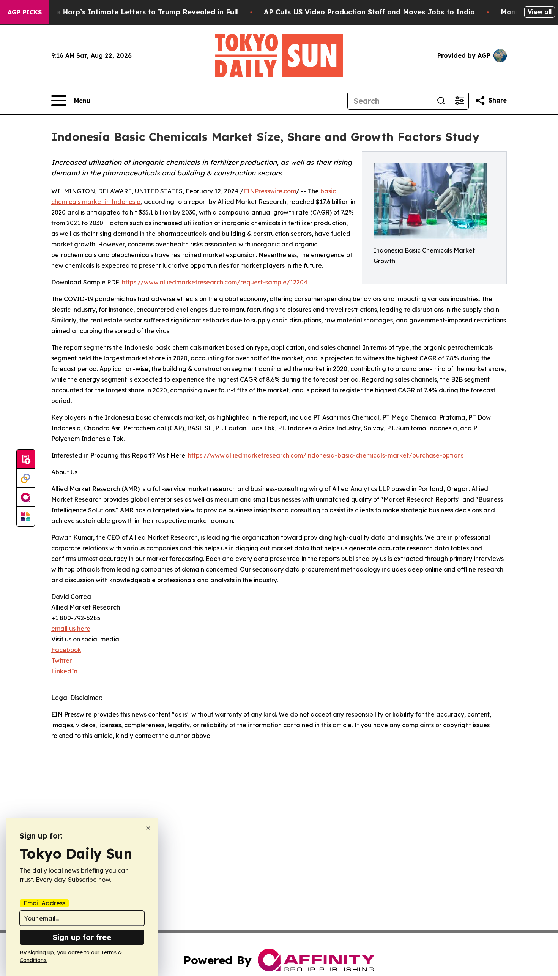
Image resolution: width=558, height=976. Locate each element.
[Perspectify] (26, 478)
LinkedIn (64, 671)
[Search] (441, 100)
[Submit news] (26, 459)
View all (540, 12)
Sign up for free (82, 937)
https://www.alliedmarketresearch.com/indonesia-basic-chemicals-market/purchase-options (325, 455)
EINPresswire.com (269, 191)
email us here (70, 628)
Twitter (61, 660)
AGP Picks (25, 12)
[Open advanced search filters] (459, 100)
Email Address (44, 903)
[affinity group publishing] (26, 497)
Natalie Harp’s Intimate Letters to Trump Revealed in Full (136, 12)
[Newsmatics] (26, 516)
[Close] (148, 828)
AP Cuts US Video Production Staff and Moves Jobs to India (369, 12)
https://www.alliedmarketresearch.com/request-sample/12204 (214, 282)
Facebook (66, 650)
